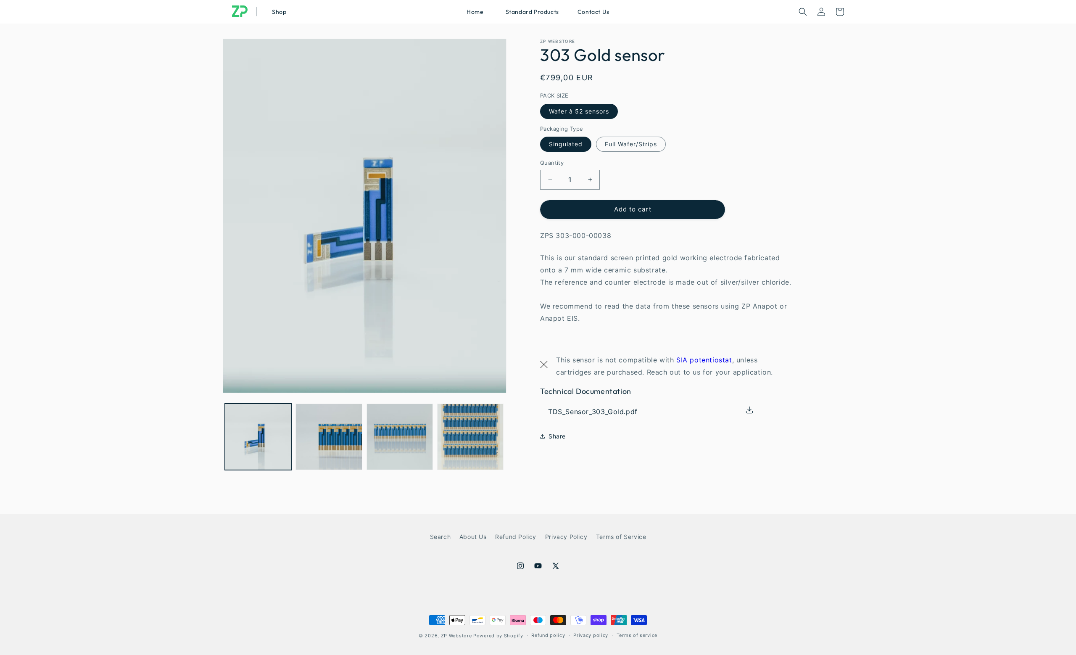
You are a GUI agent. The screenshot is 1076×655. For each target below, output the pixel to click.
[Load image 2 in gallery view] (328, 437)
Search (440, 536)
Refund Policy (515, 536)
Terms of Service (621, 536)
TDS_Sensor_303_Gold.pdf (593, 411)
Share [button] (557, 436)
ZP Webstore (456, 636)
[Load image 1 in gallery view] (258, 437)
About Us (473, 536)
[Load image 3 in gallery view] (400, 437)
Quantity (552, 162)
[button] (531, 12)
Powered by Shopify (498, 636)
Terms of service (637, 635)
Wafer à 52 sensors (579, 111)
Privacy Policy (566, 536)
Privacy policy (590, 635)
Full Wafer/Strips (631, 144)
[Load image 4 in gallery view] (470, 437)
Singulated (566, 144)
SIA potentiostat (704, 360)
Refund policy (548, 635)
